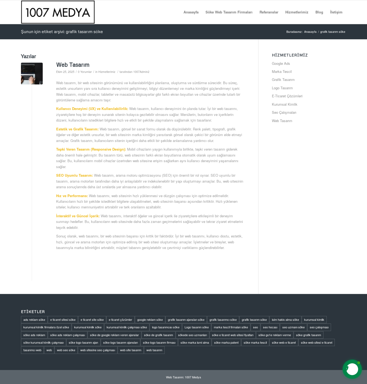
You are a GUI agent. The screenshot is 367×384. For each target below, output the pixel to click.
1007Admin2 (141, 72)
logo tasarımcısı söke (165, 327)
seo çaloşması (319, 327)
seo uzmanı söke (293, 327)
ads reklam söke (34, 319)
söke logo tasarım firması (159, 342)
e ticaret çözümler (120, 319)
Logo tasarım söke (197, 327)
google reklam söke (150, 319)
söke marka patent (226, 342)
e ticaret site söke (92, 319)
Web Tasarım (72, 64)
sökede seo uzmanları (192, 335)
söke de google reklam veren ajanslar (114, 335)
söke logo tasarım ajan (83, 342)
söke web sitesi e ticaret (316, 342)
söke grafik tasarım (308, 335)
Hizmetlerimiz (106, 72)
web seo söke (66, 350)
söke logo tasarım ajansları (120, 342)
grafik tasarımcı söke (223, 319)
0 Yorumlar (85, 72)
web (49, 350)
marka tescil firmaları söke (231, 327)
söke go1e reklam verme (274, 335)
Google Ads (281, 63)
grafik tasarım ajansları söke (186, 319)
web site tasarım (130, 350)
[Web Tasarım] (32, 73)
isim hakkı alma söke (285, 319)
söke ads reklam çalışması (67, 335)
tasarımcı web (32, 350)
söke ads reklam (34, 335)
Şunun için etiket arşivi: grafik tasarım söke (62, 31)
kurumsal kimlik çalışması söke (127, 327)
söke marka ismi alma (195, 342)
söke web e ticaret (284, 342)
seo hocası (270, 327)
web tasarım (154, 350)
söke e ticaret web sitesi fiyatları (232, 335)
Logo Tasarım (282, 87)
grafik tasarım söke (254, 319)
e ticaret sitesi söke (62, 319)
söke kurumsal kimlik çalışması (43, 342)
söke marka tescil (255, 342)
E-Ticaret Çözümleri (287, 95)
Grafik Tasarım (283, 79)
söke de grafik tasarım (158, 335)
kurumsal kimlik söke (88, 327)
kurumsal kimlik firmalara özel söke (46, 327)
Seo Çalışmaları (284, 112)
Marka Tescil (282, 71)
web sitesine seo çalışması (97, 350)
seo (255, 327)
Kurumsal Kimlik (284, 104)
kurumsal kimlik (314, 319)
